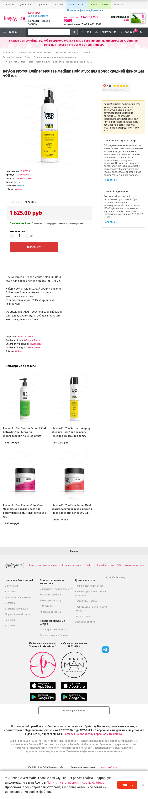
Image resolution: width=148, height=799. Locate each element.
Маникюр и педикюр (50, 600)
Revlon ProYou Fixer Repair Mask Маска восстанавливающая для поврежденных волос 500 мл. (72, 509)
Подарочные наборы (86, 601)
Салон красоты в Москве (53, 629)
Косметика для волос (51, 594)
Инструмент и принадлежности (56, 589)
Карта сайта (97, 10)
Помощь (71, 10)
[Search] (74, 32)
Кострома (43, 15)
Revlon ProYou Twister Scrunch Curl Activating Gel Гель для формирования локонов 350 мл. (24, 432)
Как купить (10, 620)
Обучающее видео (85, 621)
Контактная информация (18, 597)
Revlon (17, 182)
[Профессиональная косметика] (14, 18)
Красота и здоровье (50, 611)
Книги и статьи (82, 616)
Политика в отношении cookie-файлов (75, 782)
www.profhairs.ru (110, 767)
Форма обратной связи (17, 614)
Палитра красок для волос (89, 585)
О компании (11, 585)
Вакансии (10, 625)
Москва (34, 12)
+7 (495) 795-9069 (82, 19)
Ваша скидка (11, 591)
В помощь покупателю (16, 608)
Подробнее (110, 179)
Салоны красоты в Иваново (54, 635)
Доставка (10, 603)
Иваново (32, 15)
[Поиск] (141, 32)
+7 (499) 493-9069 (90, 24)
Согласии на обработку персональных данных (92, 734)
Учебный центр (117, 577)
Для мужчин (46, 606)
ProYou (20, 186)
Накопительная (120, 16)
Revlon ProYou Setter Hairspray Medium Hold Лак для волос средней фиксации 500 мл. (71, 432)
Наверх (74, 551)
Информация (83, 10)
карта (126, 19)
